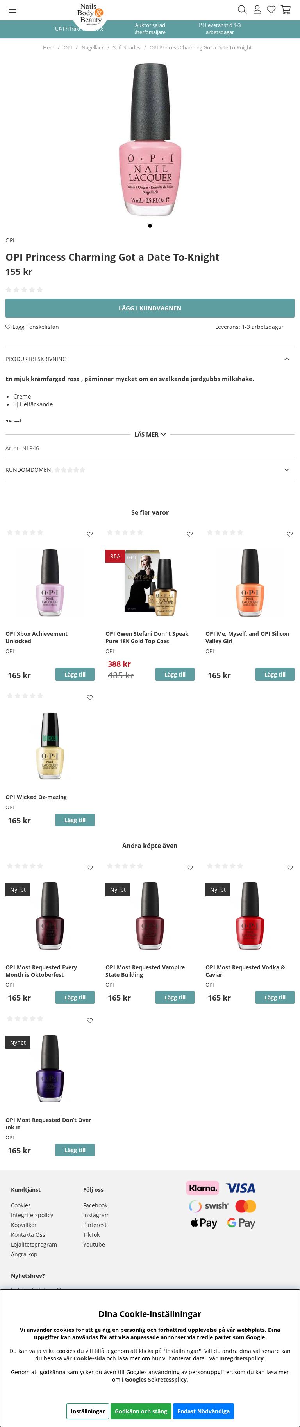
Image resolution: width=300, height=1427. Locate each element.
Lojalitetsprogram (34, 1244)
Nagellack (93, 47)
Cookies (21, 1205)
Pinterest (95, 1225)
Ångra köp (24, 1254)
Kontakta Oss (28, 1234)
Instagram (96, 1215)
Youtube (94, 1244)
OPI (68, 47)
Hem (48, 47)
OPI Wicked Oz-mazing (36, 797)
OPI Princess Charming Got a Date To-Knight (201, 47)
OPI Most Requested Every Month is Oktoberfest (41, 970)
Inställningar (88, 1411)
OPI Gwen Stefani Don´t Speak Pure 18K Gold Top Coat (147, 637)
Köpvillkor (24, 1225)
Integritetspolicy (32, 1215)
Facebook (95, 1205)
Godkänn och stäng (141, 1411)
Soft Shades (126, 47)
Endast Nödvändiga (203, 1411)
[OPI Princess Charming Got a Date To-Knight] (150, 226)
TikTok (91, 1234)
